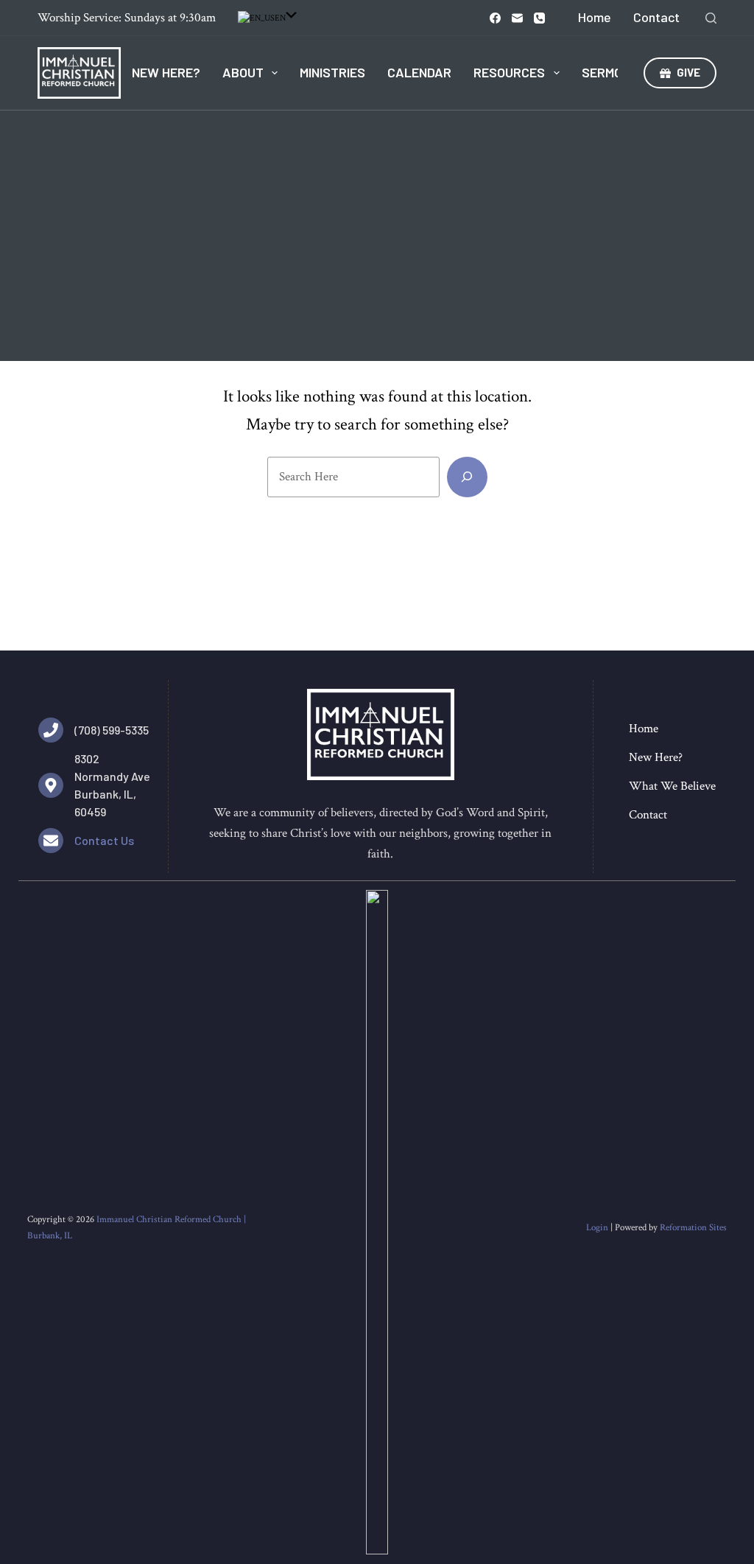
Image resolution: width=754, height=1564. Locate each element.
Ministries (332, 72)
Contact (656, 17)
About (243, 72)
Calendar (419, 72)
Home (594, 17)
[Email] (517, 18)
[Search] (710, 18)
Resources (509, 72)
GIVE (688, 72)
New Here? (166, 72)
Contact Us (104, 840)
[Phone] (539, 18)
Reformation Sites (693, 1227)
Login (597, 1227)
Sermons (610, 72)
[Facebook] (495, 18)
